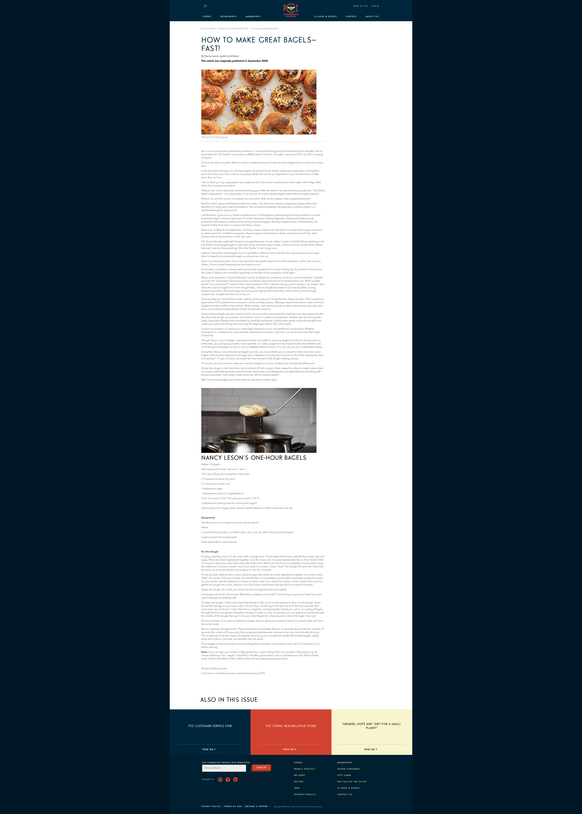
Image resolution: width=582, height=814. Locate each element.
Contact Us (344, 795)
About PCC (372, 17)
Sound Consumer (348, 769)
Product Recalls (305, 795)
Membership (253, 17)
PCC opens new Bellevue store (291, 726)
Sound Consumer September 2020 (233, 29)
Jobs (297, 788)
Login (375, 6)
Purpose (351, 17)
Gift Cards (344, 775)
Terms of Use (233, 806)
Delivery (299, 775)
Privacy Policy (211, 806)
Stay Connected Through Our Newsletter (226, 763)
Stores (207, 17)
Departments (229, 17)
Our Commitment (208, 29)
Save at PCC (360, 6)
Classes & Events (325, 17)
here (209, 673)
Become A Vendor (256, 806)
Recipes (299, 782)
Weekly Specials (304, 769)
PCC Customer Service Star (210, 726)
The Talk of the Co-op (352, 782)
